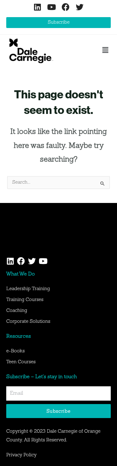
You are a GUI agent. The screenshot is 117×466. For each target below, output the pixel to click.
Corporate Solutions (28, 321)
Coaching (16, 310)
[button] (105, 50)
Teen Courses (21, 362)
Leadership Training (28, 289)
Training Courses (24, 300)
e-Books (15, 351)
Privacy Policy (21, 455)
